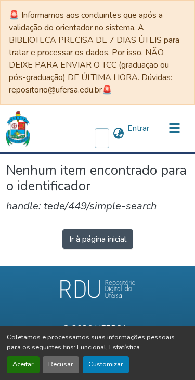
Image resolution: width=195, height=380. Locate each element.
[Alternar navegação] (174, 128)
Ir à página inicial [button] (97, 239)
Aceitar (23, 364)
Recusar (60, 364)
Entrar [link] (138, 128)
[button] (18, 128)
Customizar (105, 364)
